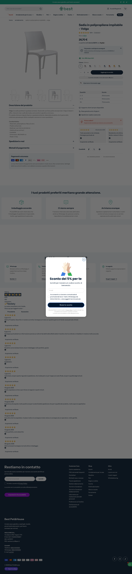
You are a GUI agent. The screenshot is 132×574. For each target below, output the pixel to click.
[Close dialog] (83, 259)
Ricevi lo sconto (66, 305)
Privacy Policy (69, 310)
